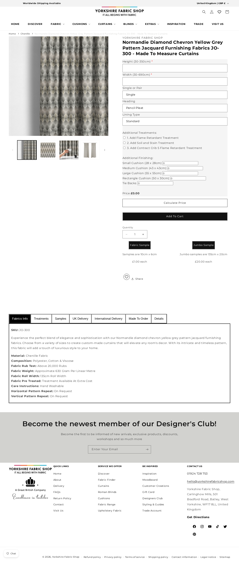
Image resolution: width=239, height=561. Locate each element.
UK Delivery (80, 318)
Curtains (103, 485)
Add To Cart (175, 216)
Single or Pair (132, 88)
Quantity (127, 227)
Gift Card (148, 492)
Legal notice (208, 557)
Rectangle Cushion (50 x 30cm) (145, 178)
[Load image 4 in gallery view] (90, 150)
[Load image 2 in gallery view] (48, 150)
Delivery (58, 485)
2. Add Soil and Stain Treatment (150, 143)
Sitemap (225, 557)
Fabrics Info (20, 318)
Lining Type (131, 114)
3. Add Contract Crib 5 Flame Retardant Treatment (164, 148)
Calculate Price (175, 202)
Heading (128, 101)
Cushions (104, 498)
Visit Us (58, 510)
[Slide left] (12, 150)
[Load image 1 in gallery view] (27, 150)
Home (12, 33)
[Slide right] (104, 150)
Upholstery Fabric (110, 510)
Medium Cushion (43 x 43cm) (144, 168)
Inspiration (149, 473)
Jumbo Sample (203, 245)
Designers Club (152, 498)
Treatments (41, 318)
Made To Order (138, 318)
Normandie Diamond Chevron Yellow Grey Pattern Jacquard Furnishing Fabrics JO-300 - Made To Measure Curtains (101, 33)
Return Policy (62, 498)
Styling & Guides (153, 504)
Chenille (25, 33)
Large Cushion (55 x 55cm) (141, 173)
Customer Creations (155, 485)
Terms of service (135, 557)
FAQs (56, 492)
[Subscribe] (147, 449)
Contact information (184, 557)
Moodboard (149, 479)
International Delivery (108, 318)
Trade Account (151, 510)
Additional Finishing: (137, 158)
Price (126, 193)
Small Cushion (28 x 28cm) (142, 163)
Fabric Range (106, 504)
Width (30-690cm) (137, 74)
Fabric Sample (139, 245)
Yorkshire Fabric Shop (65, 556)
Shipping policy (158, 557)
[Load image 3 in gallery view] (69, 150)
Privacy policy (113, 557)
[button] (57, 24)
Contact (58, 504)
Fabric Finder (107, 479)
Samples (60, 318)
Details (159, 318)
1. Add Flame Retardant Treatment (153, 138)
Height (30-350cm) (137, 61)
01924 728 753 (197, 473)
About (57, 479)
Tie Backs (129, 183)
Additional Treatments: (139, 132)
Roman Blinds (107, 492)
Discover (104, 473)
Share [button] (139, 278)
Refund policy (92, 557)
